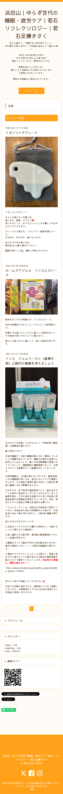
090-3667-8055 (33, 763)
